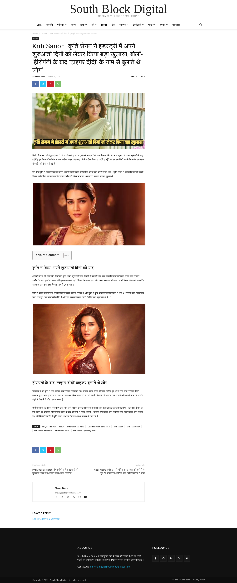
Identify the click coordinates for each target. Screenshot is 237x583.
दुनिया (73, 24)
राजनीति (49, 24)
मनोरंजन (60, 24)
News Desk (40, 76)
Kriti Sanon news (62, 430)
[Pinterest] (50, 84)
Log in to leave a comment (46, 518)
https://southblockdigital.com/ (68, 493)
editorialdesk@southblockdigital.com (110, 566)
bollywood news (49, 426)
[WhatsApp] (58, 84)
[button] (201, 25)
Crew (61, 426)
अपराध (162, 24)
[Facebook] (35, 84)
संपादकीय (176, 24)
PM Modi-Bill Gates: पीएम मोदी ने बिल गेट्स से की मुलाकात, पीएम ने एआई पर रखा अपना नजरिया (55, 471)
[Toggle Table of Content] (64, 255)
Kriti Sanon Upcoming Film (84, 430)
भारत (150, 24)
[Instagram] (63, 497)
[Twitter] (43, 84)
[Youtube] (86, 497)
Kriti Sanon (118, 426)
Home (38, 24)
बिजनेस (104, 24)
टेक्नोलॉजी (137, 24)
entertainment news (75, 426)
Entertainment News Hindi (99, 426)
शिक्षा (82, 24)
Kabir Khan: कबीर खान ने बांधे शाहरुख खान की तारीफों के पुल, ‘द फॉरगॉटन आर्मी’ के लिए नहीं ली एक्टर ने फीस (119, 471)
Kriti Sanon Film (133, 426)
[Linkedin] (69, 497)
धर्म (93, 24)
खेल (113, 24)
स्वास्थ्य (122, 24)
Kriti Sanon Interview (43, 430)
